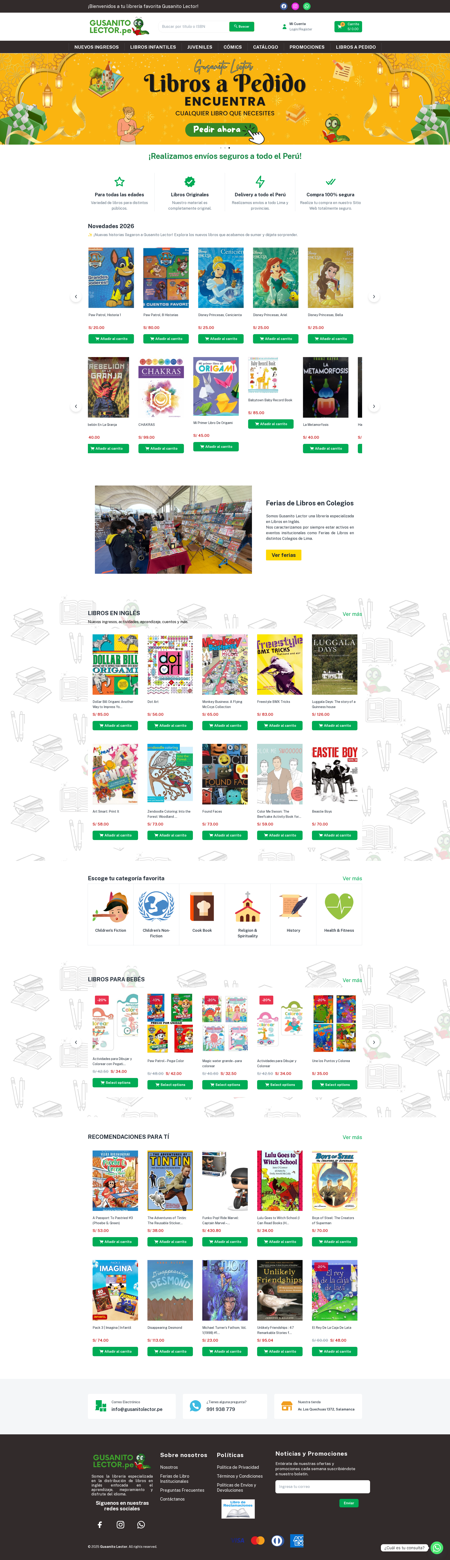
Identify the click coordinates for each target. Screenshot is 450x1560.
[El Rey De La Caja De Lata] (334, 1290)
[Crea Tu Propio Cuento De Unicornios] (187, 277)
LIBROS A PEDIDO (356, 47)
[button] (348, 27)
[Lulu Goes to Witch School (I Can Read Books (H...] (280, 1180)
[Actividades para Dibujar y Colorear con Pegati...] (115, 1022)
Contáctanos (172, 1499)
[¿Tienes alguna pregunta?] (195, 1405)
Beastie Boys (322, 811)
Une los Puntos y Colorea (331, 1061)
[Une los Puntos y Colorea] (334, 1023)
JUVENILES (199, 47)
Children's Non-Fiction (156, 933)
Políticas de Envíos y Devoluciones (236, 1488)
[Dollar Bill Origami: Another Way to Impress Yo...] (115, 664)
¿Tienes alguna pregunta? (226, 1402)
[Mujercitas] (280, 387)
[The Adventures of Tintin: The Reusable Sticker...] (170, 1180)
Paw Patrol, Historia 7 (291, 315)
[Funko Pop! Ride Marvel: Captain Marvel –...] (225, 1180)
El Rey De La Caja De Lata (331, 1328)
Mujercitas (265, 425)
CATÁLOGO (265, 47)
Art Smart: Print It (106, 811)
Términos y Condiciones (240, 1476)
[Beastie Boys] (334, 774)
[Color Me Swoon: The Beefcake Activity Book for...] (280, 774)
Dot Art (153, 702)
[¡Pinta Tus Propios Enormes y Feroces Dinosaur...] (133, 277)
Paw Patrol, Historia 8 (236, 315)
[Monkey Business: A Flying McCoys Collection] (225, 664)
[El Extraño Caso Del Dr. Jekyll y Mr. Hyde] (225, 387)
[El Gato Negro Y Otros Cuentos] (170, 387)
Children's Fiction (110, 930)
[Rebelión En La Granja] (334, 387)
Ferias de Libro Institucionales (174, 1479)
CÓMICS (233, 47)
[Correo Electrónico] (100, 1405)
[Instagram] (295, 6)
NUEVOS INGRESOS (96, 47)
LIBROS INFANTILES (153, 47)
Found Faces (212, 811)
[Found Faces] (225, 774)
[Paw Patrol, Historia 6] (352, 277)
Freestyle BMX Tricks (273, 702)
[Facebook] (284, 6)
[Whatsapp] (307, 6)
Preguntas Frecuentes (182, 1490)
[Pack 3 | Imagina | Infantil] (115, 1290)
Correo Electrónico (126, 1402)
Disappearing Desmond (164, 1328)
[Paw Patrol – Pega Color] (170, 1023)
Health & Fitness (339, 930)
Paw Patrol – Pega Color (165, 1061)
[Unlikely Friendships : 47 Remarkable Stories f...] (280, 1290)
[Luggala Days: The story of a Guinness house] (334, 664)
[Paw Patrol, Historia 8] (242, 277)
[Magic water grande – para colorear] (225, 1023)
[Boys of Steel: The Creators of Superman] (334, 1180)
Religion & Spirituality (248, 933)
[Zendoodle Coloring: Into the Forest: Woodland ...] (170, 774)
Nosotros (169, 1467)
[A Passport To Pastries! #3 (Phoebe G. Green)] (115, 1180)
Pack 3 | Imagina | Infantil (112, 1328)
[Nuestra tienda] (286, 1405)
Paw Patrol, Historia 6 (346, 315)
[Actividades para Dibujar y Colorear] (280, 1023)
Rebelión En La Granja (328, 425)
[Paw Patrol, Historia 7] (297, 277)
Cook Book (202, 930)
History (293, 930)
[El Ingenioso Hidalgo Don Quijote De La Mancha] (115, 387)
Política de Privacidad (238, 1467)
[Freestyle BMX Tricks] (280, 664)
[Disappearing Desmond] (170, 1290)
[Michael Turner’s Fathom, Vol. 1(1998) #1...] (225, 1290)
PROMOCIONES (307, 47)
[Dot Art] (170, 664)
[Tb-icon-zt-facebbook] (100, 1524)
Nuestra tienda (309, 1402)
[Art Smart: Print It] (115, 774)
